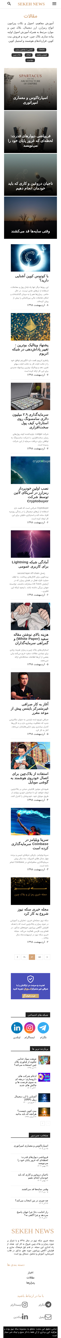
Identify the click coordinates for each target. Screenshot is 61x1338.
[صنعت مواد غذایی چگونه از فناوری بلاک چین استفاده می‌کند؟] (44, 1060)
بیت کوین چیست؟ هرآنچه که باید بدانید (26, 1112)
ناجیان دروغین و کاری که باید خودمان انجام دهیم (33, 1176)
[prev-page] (47, 957)
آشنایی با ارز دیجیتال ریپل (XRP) (25, 1098)
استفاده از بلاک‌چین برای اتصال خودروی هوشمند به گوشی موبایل (29, 778)
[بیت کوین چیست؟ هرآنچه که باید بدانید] (44, 1112)
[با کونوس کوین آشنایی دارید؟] (30, 258)
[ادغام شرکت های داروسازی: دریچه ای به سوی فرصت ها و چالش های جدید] (44, 1077)
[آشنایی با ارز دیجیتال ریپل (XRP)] (44, 1097)
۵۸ (39, 957)
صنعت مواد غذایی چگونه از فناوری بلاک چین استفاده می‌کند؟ (25, 1061)
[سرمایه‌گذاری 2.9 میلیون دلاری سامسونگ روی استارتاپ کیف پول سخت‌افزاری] (30, 396)
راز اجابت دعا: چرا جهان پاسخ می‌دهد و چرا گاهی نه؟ (32, 1213)
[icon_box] (46, 1306)
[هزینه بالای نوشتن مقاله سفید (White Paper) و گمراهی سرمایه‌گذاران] (30, 616)
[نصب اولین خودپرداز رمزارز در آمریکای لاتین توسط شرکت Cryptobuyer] (30, 470)
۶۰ (24, 957)
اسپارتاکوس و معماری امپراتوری (31, 1145)
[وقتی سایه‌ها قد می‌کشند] (30, 218)
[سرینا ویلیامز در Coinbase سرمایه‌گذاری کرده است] (30, 821)
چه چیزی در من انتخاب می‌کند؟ (31, 1200)
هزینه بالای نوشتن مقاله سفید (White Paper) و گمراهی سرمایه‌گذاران (31, 638)
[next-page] (17, 957)
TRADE (42, 49)
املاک (28, 55)
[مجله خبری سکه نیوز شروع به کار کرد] (30, 891)
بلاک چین (17, 55)
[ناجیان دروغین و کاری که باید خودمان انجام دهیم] (30, 175)
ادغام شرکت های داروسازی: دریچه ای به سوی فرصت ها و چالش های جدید (25, 1081)
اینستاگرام (30, 1037)
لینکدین (16, 1037)
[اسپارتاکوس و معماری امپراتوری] (30, 89)
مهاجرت (30, 60)
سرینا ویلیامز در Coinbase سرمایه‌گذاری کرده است (29, 844)
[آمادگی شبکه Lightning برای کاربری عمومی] (30, 544)
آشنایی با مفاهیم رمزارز (24, 49)
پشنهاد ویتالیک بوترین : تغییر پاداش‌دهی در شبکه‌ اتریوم (30, 349)
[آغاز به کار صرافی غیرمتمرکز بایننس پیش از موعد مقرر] (30, 686)
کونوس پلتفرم (42, 55)
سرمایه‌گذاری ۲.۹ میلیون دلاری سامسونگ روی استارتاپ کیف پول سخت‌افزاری (30, 420)
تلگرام (43, 1037)
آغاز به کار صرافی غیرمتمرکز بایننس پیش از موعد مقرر (29, 708)
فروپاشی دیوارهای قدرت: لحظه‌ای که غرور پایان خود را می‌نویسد (33, 1160)
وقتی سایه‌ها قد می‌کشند (35, 1189)
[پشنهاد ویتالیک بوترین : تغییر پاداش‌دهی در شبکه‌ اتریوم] (30, 326)
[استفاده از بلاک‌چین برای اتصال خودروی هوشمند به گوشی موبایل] (30, 755)
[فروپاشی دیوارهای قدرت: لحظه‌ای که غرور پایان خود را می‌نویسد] (30, 132)
